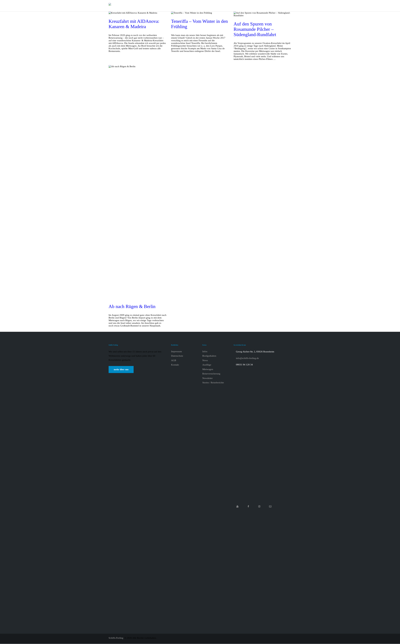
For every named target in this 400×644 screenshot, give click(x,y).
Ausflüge (206, 364)
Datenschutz (177, 356)
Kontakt (175, 364)
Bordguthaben (209, 356)
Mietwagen (207, 369)
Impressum (176, 351)
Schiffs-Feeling (116, 638)
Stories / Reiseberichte (213, 382)
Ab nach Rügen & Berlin (132, 306)
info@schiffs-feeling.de (247, 358)
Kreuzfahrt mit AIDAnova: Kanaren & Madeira (134, 24)
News (205, 360)
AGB (173, 360)
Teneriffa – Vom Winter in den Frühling (199, 24)
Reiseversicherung (211, 373)
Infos (204, 351)
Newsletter (207, 378)
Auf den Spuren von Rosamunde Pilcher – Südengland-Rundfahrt (255, 29)
